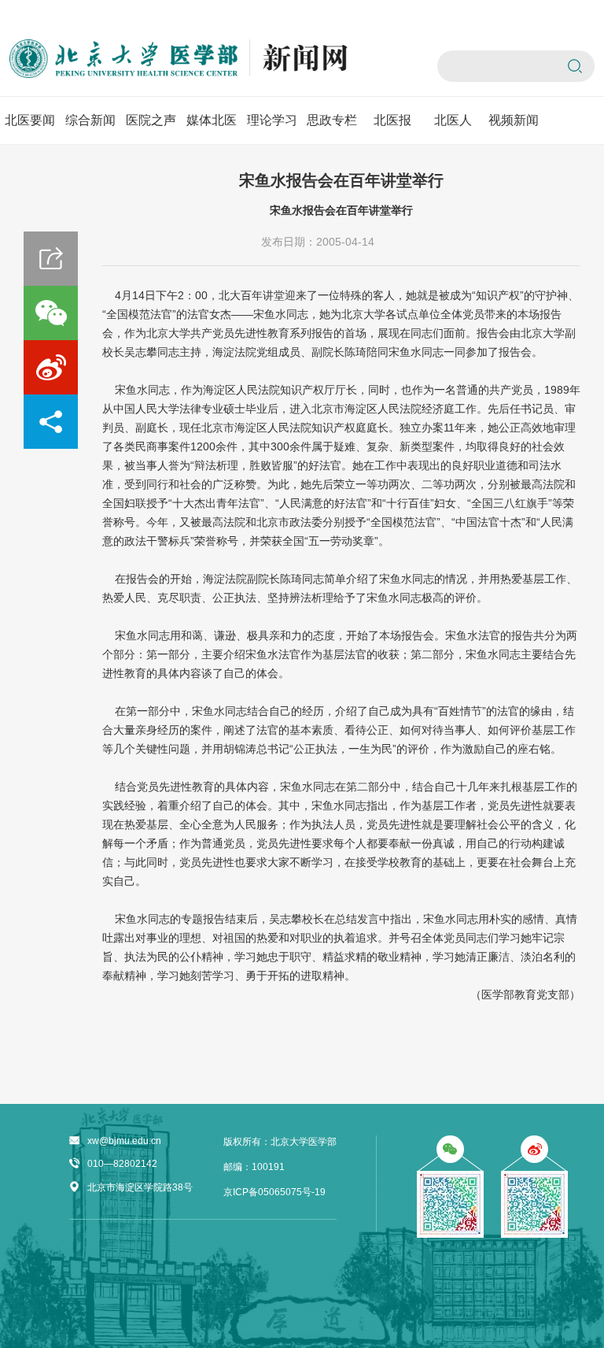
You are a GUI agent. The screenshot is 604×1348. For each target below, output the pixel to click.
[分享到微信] (51, 313)
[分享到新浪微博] (51, 367)
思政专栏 (332, 120)
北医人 (453, 120)
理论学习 (272, 120)
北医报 (392, 120)
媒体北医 (211, 120)
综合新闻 (90, 120)
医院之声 (151, 120)
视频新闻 (513, 120)
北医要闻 (30, 120)
